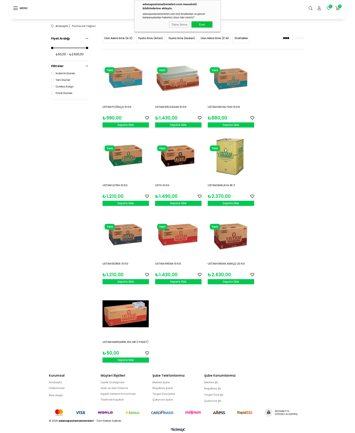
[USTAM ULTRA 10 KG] (126, 157)
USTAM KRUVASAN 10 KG (170, 107)
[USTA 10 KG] (178, 157)
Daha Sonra (179, 24)
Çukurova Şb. (213, 401)
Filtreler (57, 66)
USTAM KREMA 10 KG (168, 264)
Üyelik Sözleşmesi (112, 382)
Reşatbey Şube (162, 388)
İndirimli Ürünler (65, 73)
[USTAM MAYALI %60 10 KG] (231, 79)
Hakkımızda (57, 388)
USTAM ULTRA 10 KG (115, 185)
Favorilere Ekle (147, 118)
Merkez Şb (211, 382)
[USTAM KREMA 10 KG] (178, 235)
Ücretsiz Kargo (65, 86)
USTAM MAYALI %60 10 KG (224, 107)
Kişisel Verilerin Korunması (118, 394)
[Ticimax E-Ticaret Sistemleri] (177, 430)
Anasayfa (55, 382)
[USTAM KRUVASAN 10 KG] (178, 79)
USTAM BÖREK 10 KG (115, 264)
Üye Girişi (319, 8)
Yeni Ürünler (63, 80)
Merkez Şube (161, 382)
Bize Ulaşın (56, 395)
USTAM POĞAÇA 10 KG (117, 107)
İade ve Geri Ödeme (114, 388)
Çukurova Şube (162, 400)
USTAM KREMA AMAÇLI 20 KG (226, 264)
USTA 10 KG (162, 185)
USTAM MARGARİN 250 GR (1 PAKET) (125, 342)
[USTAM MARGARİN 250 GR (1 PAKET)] (126, 313)
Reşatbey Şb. (213, 388)
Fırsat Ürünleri (64, 93)
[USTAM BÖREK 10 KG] (126, 235)
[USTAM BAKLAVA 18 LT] (231, 157)
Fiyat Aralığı (60, 38)
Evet (202, 24)
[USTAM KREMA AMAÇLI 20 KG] (231, 235)
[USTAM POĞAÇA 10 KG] (126, 79)
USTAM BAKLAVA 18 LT (221, 185)
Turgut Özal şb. (214, 395)
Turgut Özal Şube (163, 394)
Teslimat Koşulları (112, 400)
